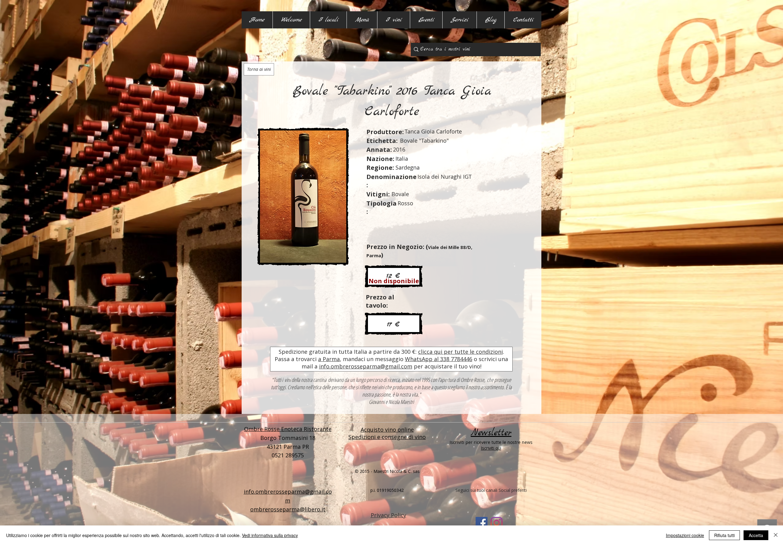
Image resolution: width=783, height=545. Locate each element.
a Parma (329, 359)
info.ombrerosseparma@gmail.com (365, 366)
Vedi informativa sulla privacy (270, 535)
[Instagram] (497, 523)
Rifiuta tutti (724, 535)
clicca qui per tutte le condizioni (460, 351)
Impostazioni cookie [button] (685, 535)
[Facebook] (482, 523)
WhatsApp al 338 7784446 (438, 359)
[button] (328, 19)
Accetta (756, 535)
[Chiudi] (775, 535)
